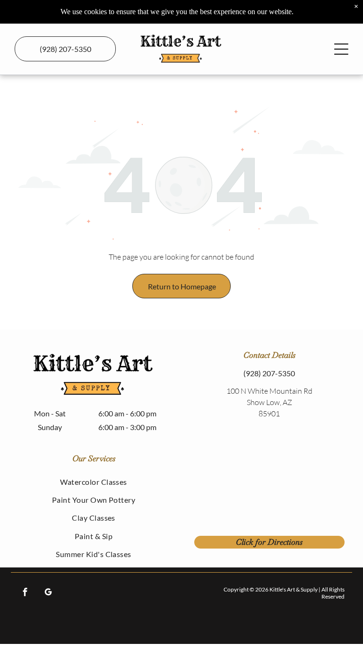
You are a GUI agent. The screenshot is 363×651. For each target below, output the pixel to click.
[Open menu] (341, 49)
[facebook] (24, 592)
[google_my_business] (48, 592)
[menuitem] (93, 481)
